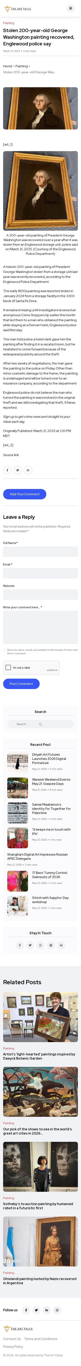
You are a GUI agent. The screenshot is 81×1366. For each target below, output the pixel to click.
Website (9, 586)
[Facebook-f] (26, 1310)
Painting (22, 66)
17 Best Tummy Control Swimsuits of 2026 (49, 875)
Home (7, 66)
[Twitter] (36, 1310)
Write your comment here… (22, 607)
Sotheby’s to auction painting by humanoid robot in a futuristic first (38, 1206)
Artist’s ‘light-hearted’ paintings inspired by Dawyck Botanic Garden (39, 1056)
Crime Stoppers (33, 315)
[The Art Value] (17, 8)
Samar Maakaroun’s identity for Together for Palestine (51, 808)
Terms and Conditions (40, 1339)
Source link (11, 455)
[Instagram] (57, 1310)
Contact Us (12, 1339)
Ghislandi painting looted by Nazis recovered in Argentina (39, 1281)
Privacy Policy (13, 1346)
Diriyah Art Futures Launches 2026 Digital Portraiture (49, 758)
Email (7, 564)
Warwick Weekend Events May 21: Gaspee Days (51, 781)
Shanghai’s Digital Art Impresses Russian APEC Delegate (37, 856)
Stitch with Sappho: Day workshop (50, 900)
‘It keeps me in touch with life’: (51, 831)
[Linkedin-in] (47, 1310)
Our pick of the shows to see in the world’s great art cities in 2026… (37, 1131)
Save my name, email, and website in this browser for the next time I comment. (42, 651)
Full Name (10, 543)
